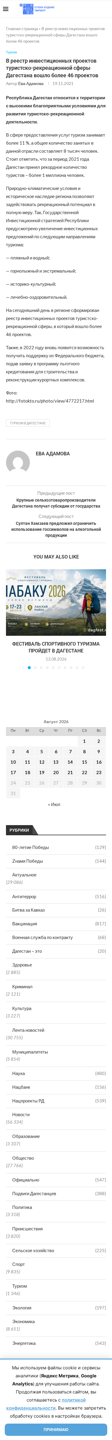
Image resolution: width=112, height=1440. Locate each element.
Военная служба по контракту (59, 937)
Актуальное (24, 874)
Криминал (22, 986)
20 (56, 772)
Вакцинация (59, 923)
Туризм (19, 1286)
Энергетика (59, 1343)
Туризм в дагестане (28, 423)
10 (13, 762)
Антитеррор (59, 896)
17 (13, 772)
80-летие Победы (59, 847)
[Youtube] (78, 9)
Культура (21, 1008)
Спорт (18, 1264)
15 (84, 762)
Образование (26, 1136)
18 (27, 772)
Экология (59, 1307)
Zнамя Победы (59, 861)
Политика (22, 1207)
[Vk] (84, 9)
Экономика (23, 1321)
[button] (11, 619)
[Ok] (97, 9)
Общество (23, 1158)
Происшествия (27, 1228)
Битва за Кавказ (59, 909)
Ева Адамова (31, 83)
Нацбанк (59, 1087)
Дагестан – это (59, 951)
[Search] (106, 9)
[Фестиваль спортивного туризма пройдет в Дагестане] (56, 602)
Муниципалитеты (30, 1051)
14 (70, 762)
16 (99, 762)
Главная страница (22, 28)
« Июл (54, 804)
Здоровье (22, 964)
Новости (21, 1114)
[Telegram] (90, 9)
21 (70, 772)
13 (56, 762)
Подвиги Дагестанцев (59, 1193)
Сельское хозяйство (59, 1250)
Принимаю (56, 1429)
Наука (59, 1073)
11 (27, 762)
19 (42, 772)
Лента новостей (28, 1030)
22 (84, 772)
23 (99, 772)
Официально (59, 1179)
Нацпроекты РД (59, 1100)
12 (42, 762)
